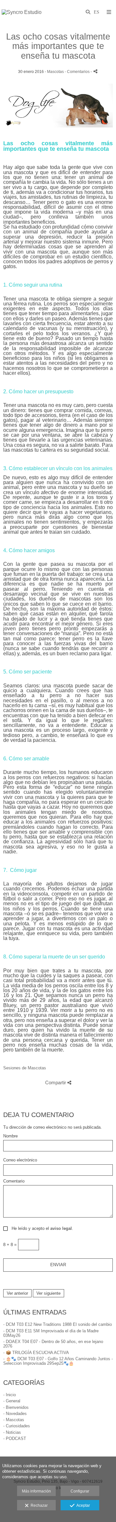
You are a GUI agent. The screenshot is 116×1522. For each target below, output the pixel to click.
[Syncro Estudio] (22, 12)
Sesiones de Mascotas (24, 1067)
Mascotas (55, 71)
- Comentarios (78, 71)
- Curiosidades (16, 1425)
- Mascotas (13, 1419)
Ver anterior (17, 1293)
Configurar (80, 1491)
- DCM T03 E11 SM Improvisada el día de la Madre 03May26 (51, 1333)
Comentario (13, 1181)
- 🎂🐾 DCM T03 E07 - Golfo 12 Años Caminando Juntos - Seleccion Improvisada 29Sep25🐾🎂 (58, 1361)
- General (11, 1400)
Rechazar (38, 1505)
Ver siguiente (48, 1293)
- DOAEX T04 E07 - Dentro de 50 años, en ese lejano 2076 (53, 1344)
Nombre (10, 1136)
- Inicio (9, 1394)
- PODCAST (14, 1438)
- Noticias (12, 1432)
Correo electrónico (20, 1160)
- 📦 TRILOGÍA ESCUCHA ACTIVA (36, 1352)
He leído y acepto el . (41, 1228)
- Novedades (15, 1413)
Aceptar (82, 1505)
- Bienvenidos (16, 1407)
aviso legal (61, 1228)
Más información (36, 1491)
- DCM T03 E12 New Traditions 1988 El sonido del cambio (57, 1324)
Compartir (56, 1082)
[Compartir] (95, 71)
